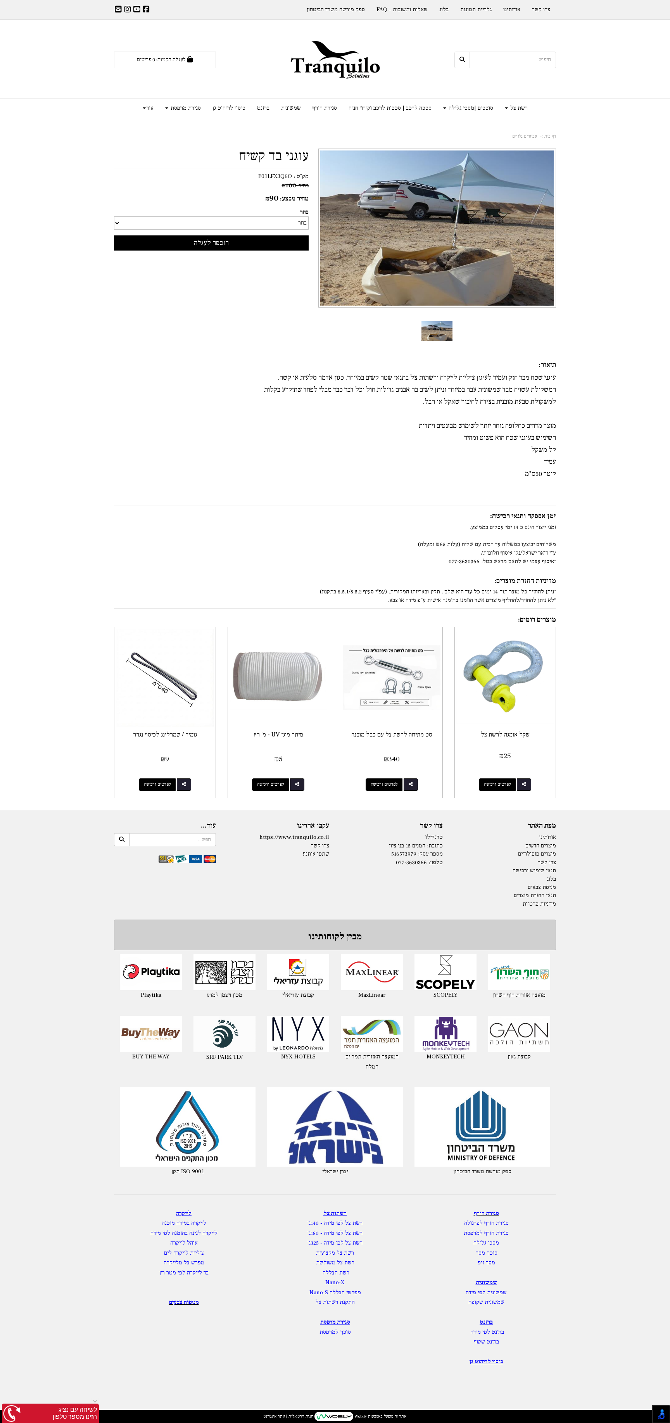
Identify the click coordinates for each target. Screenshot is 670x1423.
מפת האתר (542, 826)
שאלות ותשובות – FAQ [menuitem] (402, 9)
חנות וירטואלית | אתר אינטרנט (288, 1416)
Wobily (360, 1416)
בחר (304, 212)
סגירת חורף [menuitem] (325, 108)
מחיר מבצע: (294, 198)
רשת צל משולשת (335, 1262)
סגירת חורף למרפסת (486, 1233)
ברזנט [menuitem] (263, 108)
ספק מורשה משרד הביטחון (482, 1171)
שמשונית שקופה (486, 1302)
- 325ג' (315, 1243)
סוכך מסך (486, 1253)
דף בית (550, 136)
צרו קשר (431, 826)
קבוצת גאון (380, 1056)
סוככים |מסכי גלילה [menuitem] (470, 108)
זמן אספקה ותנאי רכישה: (523, 516)
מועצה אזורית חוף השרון (380, 995)
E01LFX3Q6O (275, 176)
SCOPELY (307, 995)
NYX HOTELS (159, 1056)
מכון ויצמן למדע (454, 995)
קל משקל (543, 449)
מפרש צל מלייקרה (184, 1262)
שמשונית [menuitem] (291, 108)
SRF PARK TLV (453, 1057)
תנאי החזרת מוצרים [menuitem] (535, 895)
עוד (150, 108)
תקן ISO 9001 (187, 1171)
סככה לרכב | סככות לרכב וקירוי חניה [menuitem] (390, 108)
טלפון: (435, 862)
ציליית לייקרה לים (184, 1253)
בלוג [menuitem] (444, 9)
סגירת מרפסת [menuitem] (185, 108)
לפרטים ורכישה (497, 784)
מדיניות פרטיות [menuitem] (539, 904)
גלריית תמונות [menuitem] (476, 9)
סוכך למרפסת (335, 1332)
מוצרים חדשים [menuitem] (540, 845)
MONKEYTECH (306, 1056)
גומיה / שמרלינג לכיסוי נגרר (165, 734)
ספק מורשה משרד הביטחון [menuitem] (336, 9)
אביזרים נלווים (524, 136)
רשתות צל (335, 1213)
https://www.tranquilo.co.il (294, 837)
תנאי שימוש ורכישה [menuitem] (534, 870)
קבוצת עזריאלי (159, 995)
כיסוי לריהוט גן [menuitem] (228, 108)
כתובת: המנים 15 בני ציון (416, 845)
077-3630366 (411, 862)
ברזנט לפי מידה (486, 1332)
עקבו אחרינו (313, 826)
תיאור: (547, 364)
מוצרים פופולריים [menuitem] (537, 854)
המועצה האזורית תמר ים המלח (232, 1061)
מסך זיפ (486, 1262)
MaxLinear (233, 995)
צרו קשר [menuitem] (541, 9)
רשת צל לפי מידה (343, 1223)
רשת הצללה (336, 1272)
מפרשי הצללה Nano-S (335, 1292)
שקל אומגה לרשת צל (505, 734)
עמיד (550, 461)
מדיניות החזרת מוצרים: (525, 580)
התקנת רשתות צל (335, 1302)
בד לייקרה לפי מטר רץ (184, 1272)
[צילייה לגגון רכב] (436, 331)
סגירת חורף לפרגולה (486, 1223)
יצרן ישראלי (335, 1171)
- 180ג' (315, 1233)
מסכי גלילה (486, 1243)
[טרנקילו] (335, 60)
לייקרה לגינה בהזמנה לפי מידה (184, 1233)
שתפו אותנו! (315, 854)
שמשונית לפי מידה (486, 1292)
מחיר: (295, 185)
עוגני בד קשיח (274, 156)
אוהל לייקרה (184, 1243)
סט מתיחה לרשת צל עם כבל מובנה (391, 734)
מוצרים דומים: (537, 619)
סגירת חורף (486, 1213)
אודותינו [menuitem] (511, 9)
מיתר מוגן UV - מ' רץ (278, 734)
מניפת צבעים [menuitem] (542, 887)
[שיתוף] (524, 784)
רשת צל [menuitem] (518, 108)
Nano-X (335, 1282)
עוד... (208, 826)
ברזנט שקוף (486, 1341)
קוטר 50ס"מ (540, 473)
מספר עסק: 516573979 (417, 854)
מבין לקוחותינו (335, 936)
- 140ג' (315, 1223)
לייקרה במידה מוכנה (184, 1223)
